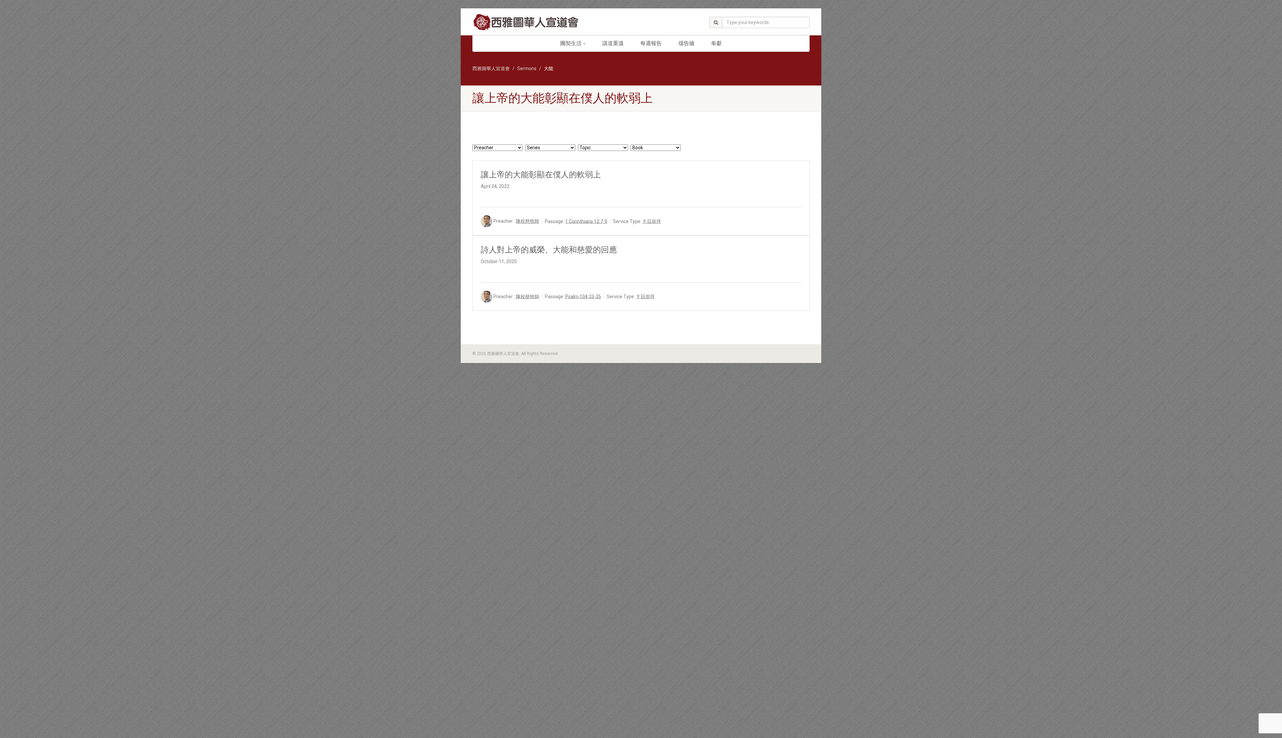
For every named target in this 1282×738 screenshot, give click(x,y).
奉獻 (716, 43)
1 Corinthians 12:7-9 (586, 221)
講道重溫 (613, 43)
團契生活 (571, 43)
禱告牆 (686, 43)
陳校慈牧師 (527, 221)
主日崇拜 (651, 221)
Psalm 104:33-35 (583, 296)
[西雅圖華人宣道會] (525, 22)
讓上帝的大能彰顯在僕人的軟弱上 (541, 174)
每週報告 (651, 43)
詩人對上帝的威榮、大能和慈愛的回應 (549, 249)
